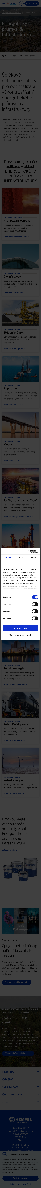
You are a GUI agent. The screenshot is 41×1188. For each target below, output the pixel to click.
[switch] (35, 604)
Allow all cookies (20, 628)
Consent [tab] (7, 558)
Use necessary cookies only (20, 635)
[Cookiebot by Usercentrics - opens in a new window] (28, 551)
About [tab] (33, 558)
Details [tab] (20, 558)
